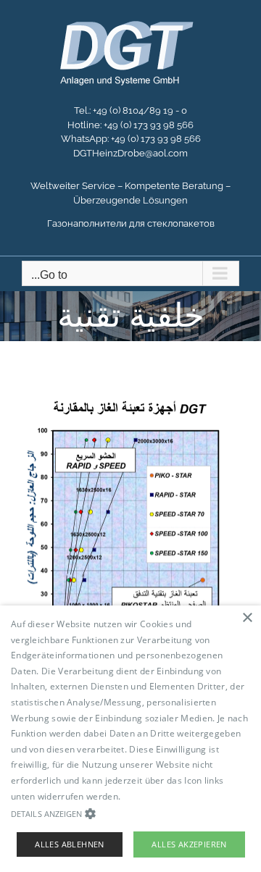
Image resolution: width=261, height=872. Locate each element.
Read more (146, 796)
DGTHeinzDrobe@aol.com (130, 153)
